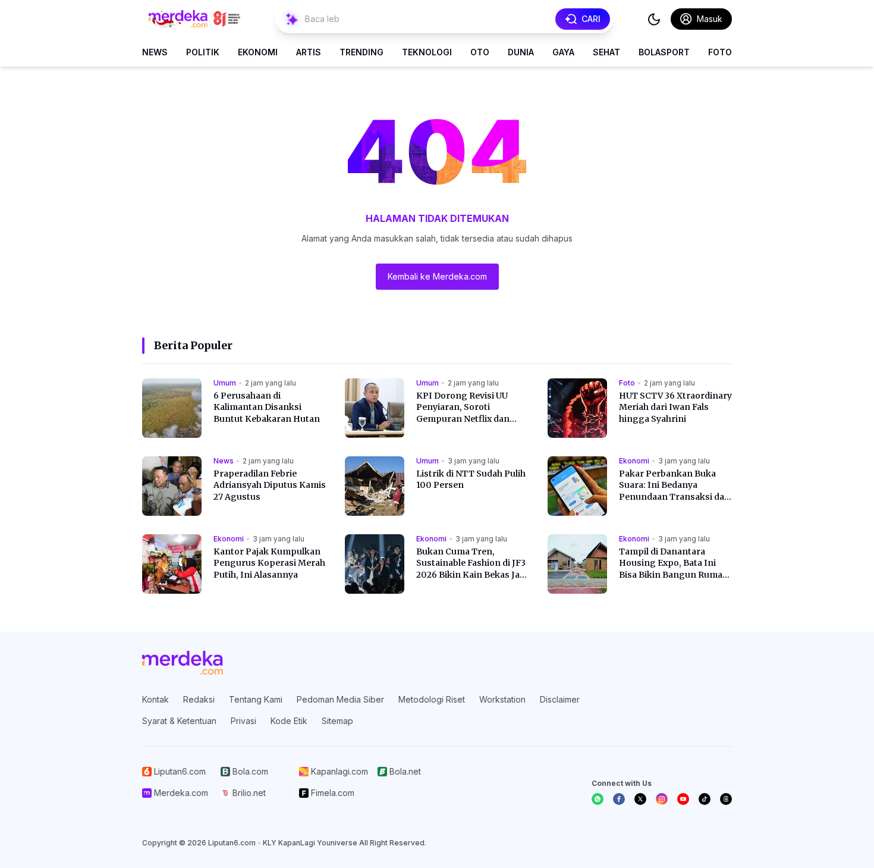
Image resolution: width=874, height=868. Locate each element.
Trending (361, 52)
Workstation (502, 699)
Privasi (243, 721)
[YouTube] (683, 799)
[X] (640, 799)
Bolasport (664, 52)
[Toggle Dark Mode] (654, 19)
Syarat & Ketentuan (179, 721)
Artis (308, 52)
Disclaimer (560, 699)
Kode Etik (289, 721)
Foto (720, 52)
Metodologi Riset (431, 699)
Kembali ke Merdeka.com (437, 276)
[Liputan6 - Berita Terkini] (182, 663)
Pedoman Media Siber (340, 699)
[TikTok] (704, 799)
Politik (202, 52)
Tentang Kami (255, 699)
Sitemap (337, 721)
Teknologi (427, 52)
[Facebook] (619, 799)
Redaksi (199, 699)
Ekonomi (258, 52)
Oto (479, 52)
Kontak (155, 699)
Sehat (606, 52)
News (155, 52)
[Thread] (726, 799)
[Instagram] (662, 799)
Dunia (521, 52)
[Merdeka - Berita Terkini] (194, 19)
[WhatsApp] (597, 799)
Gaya (563, 52)
